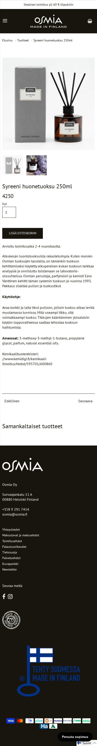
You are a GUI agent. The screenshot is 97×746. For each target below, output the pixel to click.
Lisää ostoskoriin (22, 233)
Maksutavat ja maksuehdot (20, 535)
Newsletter (9, 569)
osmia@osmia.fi (14, 514)
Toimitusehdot (12, 541)
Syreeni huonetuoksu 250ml (52, 40)
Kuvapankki (10, 564)
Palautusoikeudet (14, 547)
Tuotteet (23, 40)
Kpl (4, 204)
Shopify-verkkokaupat (57, 735)
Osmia (40, 735)
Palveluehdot (11, 558)
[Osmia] (48, 21)
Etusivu (7, 40)
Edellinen (12, 401)
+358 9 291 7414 (15, 509)
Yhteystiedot (11, 530)
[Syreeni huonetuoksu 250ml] (12, 165)
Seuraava (85, 401)
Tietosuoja (9, 552)
